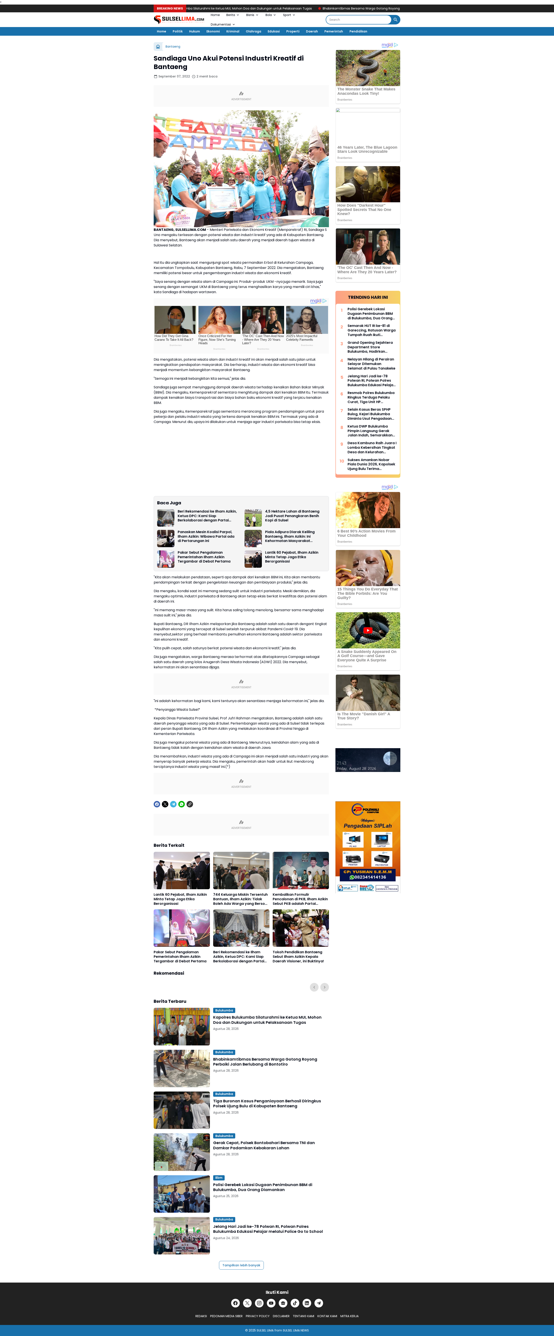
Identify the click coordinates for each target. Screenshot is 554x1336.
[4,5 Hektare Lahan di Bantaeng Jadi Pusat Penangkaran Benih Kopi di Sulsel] (253, 518)
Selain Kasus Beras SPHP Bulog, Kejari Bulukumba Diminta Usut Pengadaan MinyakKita (370, 414)
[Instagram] (259, 1303)
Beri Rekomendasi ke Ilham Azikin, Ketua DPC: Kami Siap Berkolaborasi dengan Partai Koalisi (207, 516)
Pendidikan (358, 31)
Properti (293, 31)
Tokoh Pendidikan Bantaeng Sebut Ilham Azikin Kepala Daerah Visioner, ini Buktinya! (298, 956)
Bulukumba (224, 1010)
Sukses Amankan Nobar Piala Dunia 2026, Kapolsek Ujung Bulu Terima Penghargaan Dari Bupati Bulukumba (371, 464)
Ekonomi (213, 31)
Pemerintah (333, 31)
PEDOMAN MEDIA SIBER (226, 1316)
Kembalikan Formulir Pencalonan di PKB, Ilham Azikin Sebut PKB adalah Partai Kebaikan (300, 899)
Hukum (194, 31)
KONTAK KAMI (327, 1316)
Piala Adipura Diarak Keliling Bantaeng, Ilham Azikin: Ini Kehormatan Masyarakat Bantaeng (290, 536)
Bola (269, 15)
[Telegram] (173, 804)
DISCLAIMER (281, 1316)
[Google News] (283, 1303)
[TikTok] (295, 1303)
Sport (287, 15)
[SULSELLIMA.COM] (179, 19)
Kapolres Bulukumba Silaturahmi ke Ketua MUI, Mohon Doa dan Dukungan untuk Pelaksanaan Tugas (195, 8)
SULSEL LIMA (265, 1330)
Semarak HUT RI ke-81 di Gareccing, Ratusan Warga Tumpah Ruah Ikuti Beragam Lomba (372, 330)
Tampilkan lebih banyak (241, 1265)
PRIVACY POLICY (258, 1316)
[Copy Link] (190, 804)
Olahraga (253, 31)
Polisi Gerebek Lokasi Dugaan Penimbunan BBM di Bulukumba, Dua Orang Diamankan (262, 1187)
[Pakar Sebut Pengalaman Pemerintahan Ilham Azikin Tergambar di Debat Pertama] (165, 559)
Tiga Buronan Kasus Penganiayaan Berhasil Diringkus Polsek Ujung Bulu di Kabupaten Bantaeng (267, 1103)
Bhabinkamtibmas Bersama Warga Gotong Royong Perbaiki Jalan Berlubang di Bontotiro (347, 8)
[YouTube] (271, 1303)
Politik (178, 31)
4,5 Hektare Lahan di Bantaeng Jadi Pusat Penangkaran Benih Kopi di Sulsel (292, 516)
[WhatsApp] (181, 804)
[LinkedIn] (307, 1303)
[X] (165, 804)
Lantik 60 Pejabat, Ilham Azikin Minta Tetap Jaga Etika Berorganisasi (291, 557)
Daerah (312, 31)
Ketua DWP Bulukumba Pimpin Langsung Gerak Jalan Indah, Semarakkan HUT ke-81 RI (370, 431)
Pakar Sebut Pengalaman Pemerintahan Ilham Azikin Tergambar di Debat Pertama (204, 557)
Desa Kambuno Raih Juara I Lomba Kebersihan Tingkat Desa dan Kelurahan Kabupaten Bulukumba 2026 (372, 447)
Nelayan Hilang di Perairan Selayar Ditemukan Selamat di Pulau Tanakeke (371, 364)
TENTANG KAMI (303, 1316)
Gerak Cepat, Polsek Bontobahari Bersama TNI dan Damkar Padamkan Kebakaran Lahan (264, 1145)
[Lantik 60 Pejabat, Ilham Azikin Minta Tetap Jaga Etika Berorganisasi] (253, 559)
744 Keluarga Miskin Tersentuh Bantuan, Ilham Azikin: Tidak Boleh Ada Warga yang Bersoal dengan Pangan (240, 899)
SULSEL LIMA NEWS (296, 1330)
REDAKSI (201, 1316)
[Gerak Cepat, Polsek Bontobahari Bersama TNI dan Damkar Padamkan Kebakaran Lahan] (182, 1152)
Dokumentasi (221, 24)
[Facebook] (157, 804)
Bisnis (250, 15)
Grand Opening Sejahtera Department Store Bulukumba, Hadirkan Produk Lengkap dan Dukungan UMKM (370, 347)
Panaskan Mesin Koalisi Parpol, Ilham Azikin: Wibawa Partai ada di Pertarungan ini (206, 536)
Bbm (218, 1177)
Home (215, 15)
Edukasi (274, 31)
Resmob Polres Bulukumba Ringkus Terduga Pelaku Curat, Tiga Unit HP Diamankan (371, 397)
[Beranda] (158, 46)
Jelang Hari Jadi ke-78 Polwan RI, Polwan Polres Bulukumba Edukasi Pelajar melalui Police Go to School (268, 1229)
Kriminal (232, 31)
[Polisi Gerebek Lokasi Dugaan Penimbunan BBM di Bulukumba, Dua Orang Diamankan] (182, 1194)
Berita (230, 15)
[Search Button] (395, 19)
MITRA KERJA (349, 1316)
